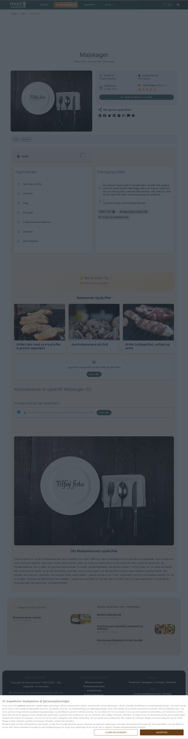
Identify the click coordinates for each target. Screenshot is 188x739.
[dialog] (94, 717)
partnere (21, 706)
